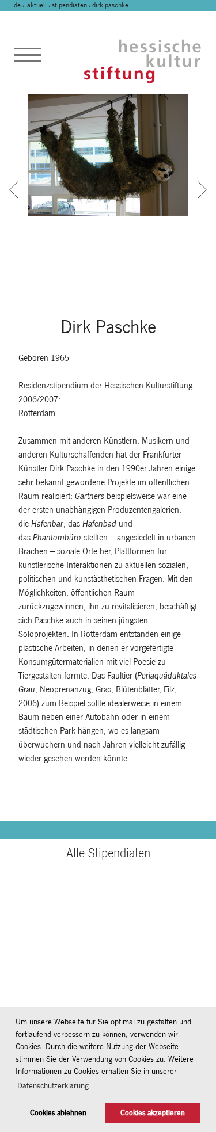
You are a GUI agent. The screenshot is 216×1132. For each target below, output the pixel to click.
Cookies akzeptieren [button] (152, 1112)
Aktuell (37, 5)
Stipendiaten (69, 5)
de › (20, 5)
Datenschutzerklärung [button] (53, 1085)
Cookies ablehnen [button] (58, 1112)
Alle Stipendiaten (108, 852)
